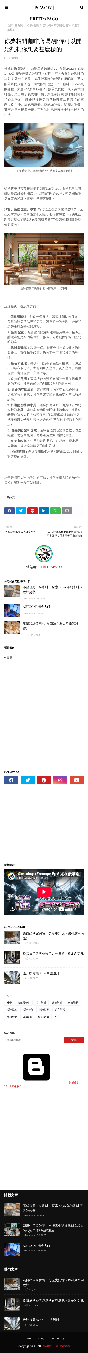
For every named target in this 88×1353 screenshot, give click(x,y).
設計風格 (12, 1009)
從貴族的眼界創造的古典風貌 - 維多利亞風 (53, 953)
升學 (9, 1002)
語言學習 (60, 1009)
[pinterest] (44, 780)
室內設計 (20, 25)
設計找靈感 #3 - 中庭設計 (41, 973)
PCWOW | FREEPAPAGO (55, 1346)
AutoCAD (12, 1016)
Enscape (27, 1016)
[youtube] (77, 780)
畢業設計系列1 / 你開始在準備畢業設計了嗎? (52, 626)
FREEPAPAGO (11, 58)
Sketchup (43, 1016)
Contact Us (58, 1338)
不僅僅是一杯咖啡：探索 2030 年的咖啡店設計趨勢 (53, 589)
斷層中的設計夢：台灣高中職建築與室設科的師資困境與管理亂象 (53, 1228)
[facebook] (11, 780)
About (41, 1338)
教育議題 (73, 1002)
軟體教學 (44, 1009)
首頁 (10, 25)
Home (29, 1338)
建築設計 (57, 1002)
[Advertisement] (40, 822)
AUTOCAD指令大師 (36, 606)
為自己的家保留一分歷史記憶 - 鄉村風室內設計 (53, 935)
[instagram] (60, 780)
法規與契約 (24, 1002)
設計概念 (28, 1009)
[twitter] (28, 780)
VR (56, 1016)
